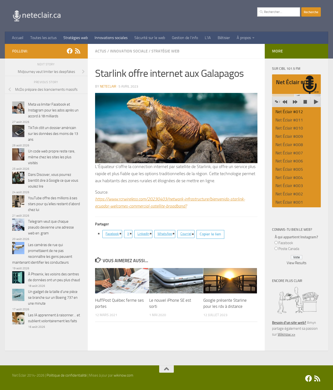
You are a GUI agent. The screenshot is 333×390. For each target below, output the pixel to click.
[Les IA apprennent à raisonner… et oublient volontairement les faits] (18, 319)
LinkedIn (143, 234)
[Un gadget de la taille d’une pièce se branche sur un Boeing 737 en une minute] (18, 296)
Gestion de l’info (185, 37)
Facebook (112, 234)
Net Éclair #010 (289, 128)
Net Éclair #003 (289, 185)
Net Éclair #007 (289, 152)
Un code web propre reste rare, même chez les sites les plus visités (51, 157)
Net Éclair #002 (289, 193)
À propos (244, 37)
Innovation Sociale (129, 51)
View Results (296, 263)
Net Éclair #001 (289, 202)
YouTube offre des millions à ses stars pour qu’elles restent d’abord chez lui (54, 204)
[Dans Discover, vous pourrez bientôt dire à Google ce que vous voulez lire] (18, 179)
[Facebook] (70, 51)
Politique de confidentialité (67, 375)
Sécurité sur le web (149, 37)
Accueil (17, 37)
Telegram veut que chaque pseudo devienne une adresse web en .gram (51, 227)
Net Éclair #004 (289, 177)
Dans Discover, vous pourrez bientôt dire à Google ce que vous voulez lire (53, 180)
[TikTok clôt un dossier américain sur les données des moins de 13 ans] (18, 132)
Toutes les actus (43, 37)
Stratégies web (75, 37)
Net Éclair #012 (289, 111)
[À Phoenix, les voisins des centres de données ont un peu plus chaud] (18, 278)
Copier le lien (210, 234)
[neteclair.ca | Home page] (36, 16)
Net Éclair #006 (289, 161)
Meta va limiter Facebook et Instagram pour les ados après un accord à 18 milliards (53, 110)
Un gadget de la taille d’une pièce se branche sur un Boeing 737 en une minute (53, 298)
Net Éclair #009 (289, 136)
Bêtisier (224, 37)
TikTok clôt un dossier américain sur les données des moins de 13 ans (53, 134)
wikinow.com (123, 375)
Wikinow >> (286, 334)
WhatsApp (164, 234)
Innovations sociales (111, 37)
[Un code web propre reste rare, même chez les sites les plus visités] (18, 155)
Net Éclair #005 (289, 169)
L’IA (208, 37)
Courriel (185, 234)
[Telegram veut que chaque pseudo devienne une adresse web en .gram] (18, 225)
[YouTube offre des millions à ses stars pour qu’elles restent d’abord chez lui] (18, 202)
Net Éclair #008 (289, 144)
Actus (100, 51)
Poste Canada (288, 249)
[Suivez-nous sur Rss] (77, 51)
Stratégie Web (165, 51)
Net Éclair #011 (289, 120)
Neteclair (108, 86)
